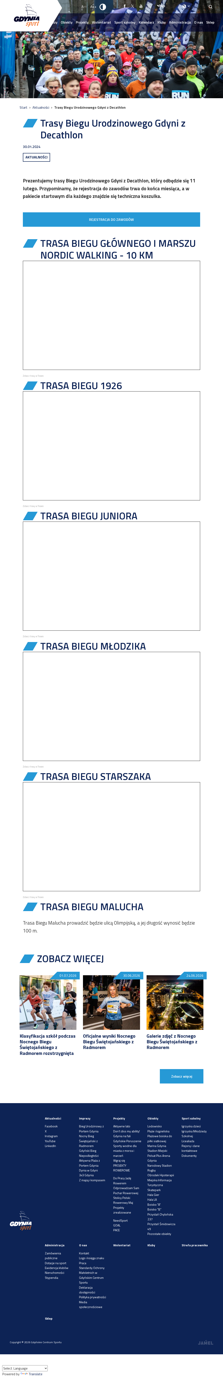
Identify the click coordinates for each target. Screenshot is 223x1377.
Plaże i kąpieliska (158, 1131)
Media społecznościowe (90, 1304)
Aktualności (41, 107)
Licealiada (188, 1141)
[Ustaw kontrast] (103, 6)
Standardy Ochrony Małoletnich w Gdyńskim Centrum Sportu (92, 1275)
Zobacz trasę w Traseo (33, 376)
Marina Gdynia (156, 1145)
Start (24, 107)
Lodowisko (154, 1126)
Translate (35, 1374)
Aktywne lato (121, 1126)
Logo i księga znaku (91, 1258)
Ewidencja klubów (56, 1267)
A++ (93, 6)
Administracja (180, 22)
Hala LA (152, 1199)
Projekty (82, 22)
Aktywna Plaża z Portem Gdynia (89, 1163)
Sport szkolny (124, 22)
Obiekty (67, 22)
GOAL (116, 1225)
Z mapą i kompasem (92, 1180)
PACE (116, 1230)
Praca (82, 1263)
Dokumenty (189, 1155)
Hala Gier (153, 1194)
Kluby (161, 22)
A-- (84, 6)
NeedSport (120, 1220)
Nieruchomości (54, 1272)
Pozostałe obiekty (159, 1233)
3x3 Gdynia (86, 1175)
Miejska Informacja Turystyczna (159, 1182)
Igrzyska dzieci (191, 1126)
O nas (198, 22)
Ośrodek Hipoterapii (160, 1175)
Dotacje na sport (55, 1263)
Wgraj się (119, 1160)
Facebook (51, 1126)
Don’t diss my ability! (126, 1131)
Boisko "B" (154, 1209)
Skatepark (154, 1190)
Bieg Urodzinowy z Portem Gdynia (91, 1128)
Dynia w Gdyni (88, 1170)
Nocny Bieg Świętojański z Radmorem (88, 1141)
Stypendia (51, 1277)
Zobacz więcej (181, 1076)
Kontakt (84, 1253)
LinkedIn (50, 1145)
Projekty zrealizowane (122, 1210)
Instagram (51, 1136)
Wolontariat (101, 22)
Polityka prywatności (92, 1297)
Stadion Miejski (157, 1150)
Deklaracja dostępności (87, 1290)
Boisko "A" (154, 1204)
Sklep (210, 22)
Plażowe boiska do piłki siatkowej (159, 1138)
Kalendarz (146, 22)
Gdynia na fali (122, 1136)
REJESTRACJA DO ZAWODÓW (111, 219)
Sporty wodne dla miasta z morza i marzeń (125, 1150)
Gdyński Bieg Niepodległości (89, 1153)
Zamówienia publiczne (53, 1255)
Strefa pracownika (195, 1245)
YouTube (50, 1141)
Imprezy (84, 1118)
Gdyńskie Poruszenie (127, 1141)
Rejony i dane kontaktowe (191, 1148)
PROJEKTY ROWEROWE (121, 1168)
